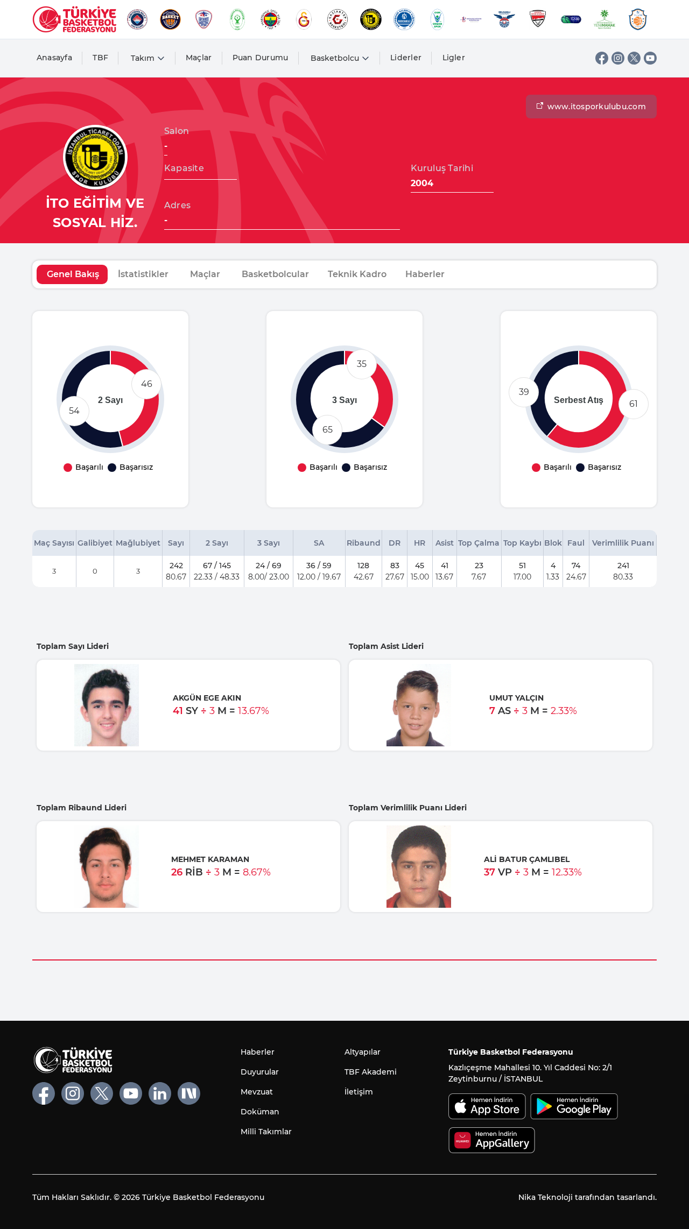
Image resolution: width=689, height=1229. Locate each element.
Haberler (258, 1052)
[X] (634, 58)
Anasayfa (54, 57)
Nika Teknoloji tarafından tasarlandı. (587, 1197)
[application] (110, 399)
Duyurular (260, 1072)
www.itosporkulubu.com (596, 106)
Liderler (405, 57)
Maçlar (199, 57)
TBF (100, 57)
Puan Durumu (261, 57)
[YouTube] (650, 58)
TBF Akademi (370, 1072)
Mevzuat (257, 1092)
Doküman (260, 1112)
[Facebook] (601, 58)
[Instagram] (617, 58)
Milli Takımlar (266, 1131)
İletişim (358, 1092)
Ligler (454, 57)
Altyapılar (362, 1052)
